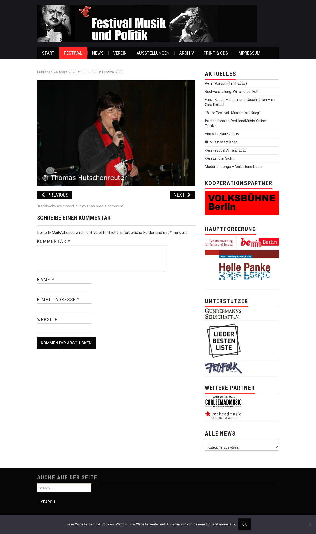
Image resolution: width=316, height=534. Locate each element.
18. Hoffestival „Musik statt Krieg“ (232, 113)
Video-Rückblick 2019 (222, 134)
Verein (120, 53)
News (97, 53)
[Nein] (309, 524)
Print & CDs (216, 53)
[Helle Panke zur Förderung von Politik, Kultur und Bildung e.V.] (242, 269)
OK (244, 524)
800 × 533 (90, 72)
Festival (73, 53)
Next (179, 195)
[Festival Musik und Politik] (147, 23)
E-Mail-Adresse (58, 299)
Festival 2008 (112, 72)
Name (45, 279)
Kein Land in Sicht (219, 158)
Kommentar (53, 241)
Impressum (248, 53)
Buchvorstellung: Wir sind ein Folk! (232, 92)
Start (48, 53)
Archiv (186, 53)
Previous (57, 195)
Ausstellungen (153, 53)
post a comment (109, 206)
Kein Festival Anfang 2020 (226, 150)
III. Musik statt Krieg (221, 142)
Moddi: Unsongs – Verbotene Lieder (234, 167)
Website (47, 319)
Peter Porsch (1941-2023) (226, 83)
